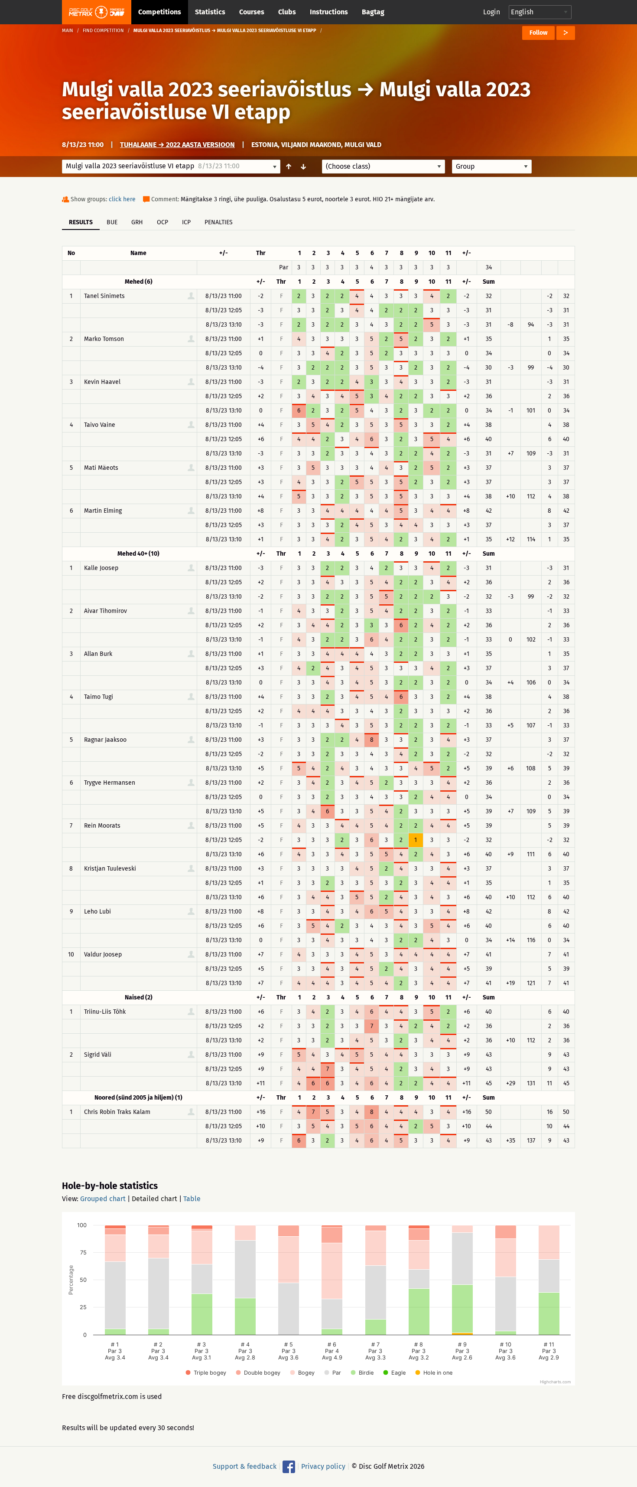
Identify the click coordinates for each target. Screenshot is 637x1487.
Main (67, 30)
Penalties (219, 222)
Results (81, 222)
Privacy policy (323, 1466)
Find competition (103, 30)
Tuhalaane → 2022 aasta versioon (177, 145)
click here (122, 199)
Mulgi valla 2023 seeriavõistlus (206, 89)
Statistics (210, 12)
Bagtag (373, 12)
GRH (137, 222)
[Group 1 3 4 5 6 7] (492, 167)
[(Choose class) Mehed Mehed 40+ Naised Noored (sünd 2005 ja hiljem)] (383, 167)
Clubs (287, 12)
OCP (162, 222)
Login (491, 12)
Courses (251, 12)
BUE (112, 222)
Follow (538, 32)
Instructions (329, 12)
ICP (186, 222)
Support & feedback (244, 1466)
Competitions (159, 12)
